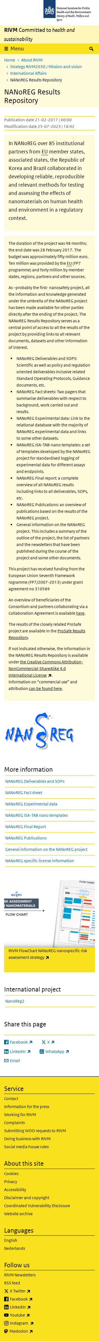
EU (45, 151)
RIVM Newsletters (19, 1274)
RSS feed (12, 1283)
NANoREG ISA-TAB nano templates (36, 815)
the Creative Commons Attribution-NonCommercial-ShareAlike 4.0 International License (46, 668)
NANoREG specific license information (39, 860)
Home (9, 60)
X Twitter (34, 1291)
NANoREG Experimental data (31, 804)
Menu (17, 48)
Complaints (14, 1122)
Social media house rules (26, 1146)
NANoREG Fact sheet (23, 792)
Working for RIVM (20, 1114)
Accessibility (15, 1189)
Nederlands (14, 1248)
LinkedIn (35, 1307)
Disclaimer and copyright (26, 1197)
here (80, 613)
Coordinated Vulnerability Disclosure (37, 1205)
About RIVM (32, 60)
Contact (11, 1098)
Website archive (18, 1213)
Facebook (36, 1299)
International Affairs (28, 73)
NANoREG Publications (25, 838)
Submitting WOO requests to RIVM (35, 1130)
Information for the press (26, 1106)
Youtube (34, 1315)
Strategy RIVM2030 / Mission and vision (46, 66)
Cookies (11, 1173)
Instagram (36, 1323)
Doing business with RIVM (27, 1138)
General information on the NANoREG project (46, 849)
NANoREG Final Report (25, 826)
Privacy (10, 1181)
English (10, 1240)
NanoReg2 (14, 1001)
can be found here (45, 688)
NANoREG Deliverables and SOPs (34, 781)
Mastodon (35, 1331)
